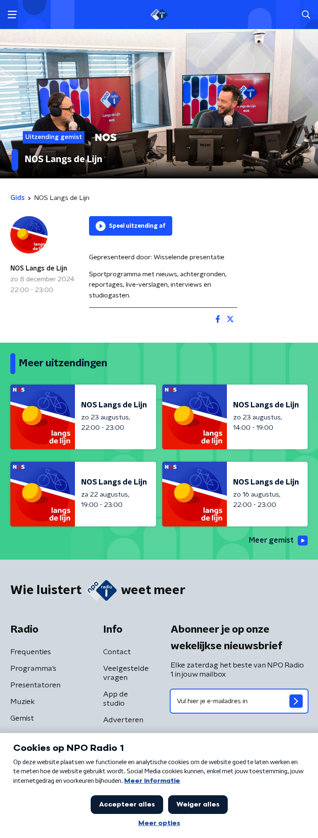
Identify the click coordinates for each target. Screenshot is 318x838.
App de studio (115, 699)
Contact (117, 652)
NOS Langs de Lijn (38, 268)
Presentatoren (35, 685)
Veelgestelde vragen (126, 673)
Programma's (33, 668)
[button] (12, 14)
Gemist (22, 718)
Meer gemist (271, 540)
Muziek (22, 702)
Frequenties (30, 652)
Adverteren (123, 720)
